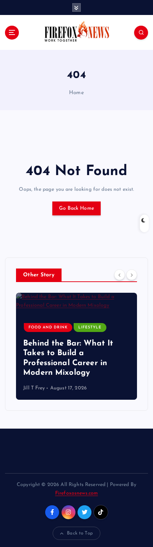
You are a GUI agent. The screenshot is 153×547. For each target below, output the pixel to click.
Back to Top (80, 533)
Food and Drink (48, 327)
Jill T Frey (34, 388)
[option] (76, 346)
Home (76, 93)
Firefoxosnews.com (76, 493)
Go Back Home (76, 208)
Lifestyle (89, 327)
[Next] (131, 274)
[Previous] (119, 274)
